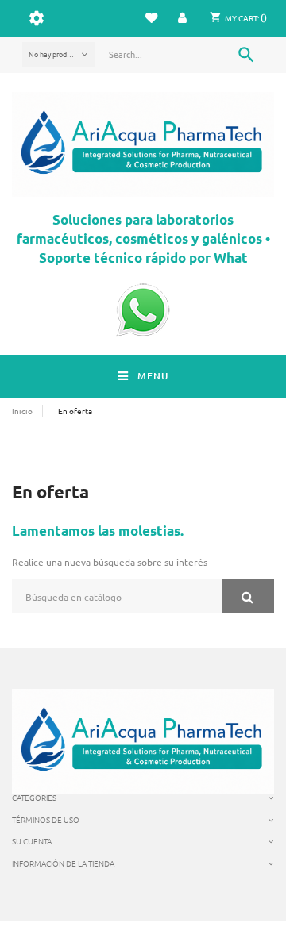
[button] (183, 18)
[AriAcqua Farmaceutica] (143, 144)
